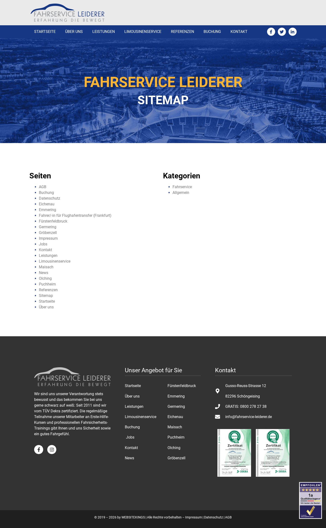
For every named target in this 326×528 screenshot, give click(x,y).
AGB (42, 187)
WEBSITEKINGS (133, 517)
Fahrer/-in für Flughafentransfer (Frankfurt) (75, 215)
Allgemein (181, 192)
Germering (47, 227)
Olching (45, 278)
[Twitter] (282, 32)
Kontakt (239, 31)
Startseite (45, 31)
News (43, 272)
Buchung (212, 31)
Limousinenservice (142, 31)
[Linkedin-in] (293, 32)
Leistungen (103, 31)
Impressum (48, 238)
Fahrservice (182, 187)
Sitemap (46, 295)
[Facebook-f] (271, 32)
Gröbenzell (48, 232)
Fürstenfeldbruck (53, 221)
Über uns (74, 31)
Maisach (46, 267)
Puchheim (47, 284)
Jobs (43, 244)
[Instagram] (51, 449)
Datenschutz (49, 198)
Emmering (47, 209)
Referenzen (182, 31)
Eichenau (46, 204)
